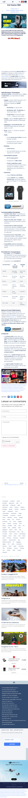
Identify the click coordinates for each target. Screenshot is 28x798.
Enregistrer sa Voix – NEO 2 (9, 647)
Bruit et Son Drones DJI (7, 712)
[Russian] (17, 38)
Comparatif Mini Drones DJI (8, 724)
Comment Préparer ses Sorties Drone (10, 709)
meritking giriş (4, 388)
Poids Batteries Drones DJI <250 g (10, 707)
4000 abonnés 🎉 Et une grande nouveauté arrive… (14, 720)
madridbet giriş (19, 385)
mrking (2, 384)
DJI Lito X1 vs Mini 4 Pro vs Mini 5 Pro (10, 697)
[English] (9, 38)
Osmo (17, 12)
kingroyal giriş (14, 384)
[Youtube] (22, 2)
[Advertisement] (14, 55)
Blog (13, 8)
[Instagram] (26, 2)
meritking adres (15, 388)
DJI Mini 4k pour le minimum (10, 622)
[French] (10, 38)
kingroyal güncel (20, 384)
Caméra (17, 10)
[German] (12, 38)
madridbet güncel (16, 387)
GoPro (21, 10)
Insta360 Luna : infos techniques (9, 695)
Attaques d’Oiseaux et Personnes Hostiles (11, 693)
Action (7, 10)
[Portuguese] (16, 38)
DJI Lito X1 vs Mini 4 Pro (7, 701)
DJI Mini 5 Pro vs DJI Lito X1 (8, 703)
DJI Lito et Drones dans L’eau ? (9, 689)
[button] (13, 2)
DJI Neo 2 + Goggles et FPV (9, 574)
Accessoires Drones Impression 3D (10, 691)
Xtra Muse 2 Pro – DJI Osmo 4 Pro (9, 716)
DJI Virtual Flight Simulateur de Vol (10, 687)
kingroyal (10, 384)
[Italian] (14, 38)
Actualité (12, 10)
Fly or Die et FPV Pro (6, 718)
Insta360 (13, 12)
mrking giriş (6, 384)
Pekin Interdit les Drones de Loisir (9, 714)
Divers (16, 8)
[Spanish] (19, 38)
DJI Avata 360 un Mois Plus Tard (9, 705)
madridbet (14, 385)
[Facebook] (24, 2)
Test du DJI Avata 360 (7, 722)
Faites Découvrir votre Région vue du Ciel (11, 699)
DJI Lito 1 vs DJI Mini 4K (7, 711)
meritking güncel (10, 388)
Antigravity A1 (5, 598)
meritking (21, 387)
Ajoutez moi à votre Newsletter (10, 437)
